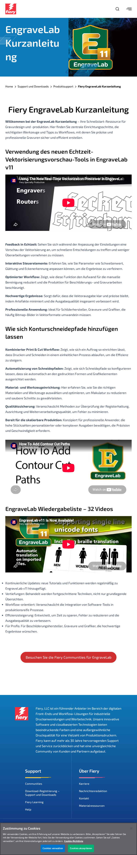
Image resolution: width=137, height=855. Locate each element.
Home (9, 86)
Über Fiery (89, 770)
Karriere (84, 783)
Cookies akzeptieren (81, 848)
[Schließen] (131, 828)
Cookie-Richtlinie (73, 841)
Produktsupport (63, 86)
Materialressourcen (92, 805)
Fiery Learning (34, 802)
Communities (33, 783)
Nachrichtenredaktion (93, 791)
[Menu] (129, 9)
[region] (68, 839)
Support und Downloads (33, 86)
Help (28, 809)
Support (33, 770)
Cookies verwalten (53, 848)
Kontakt (84, 798)
